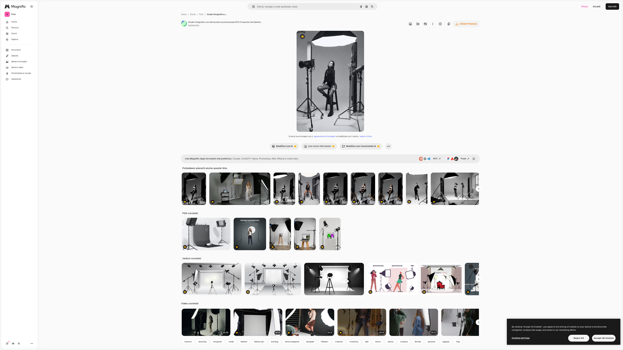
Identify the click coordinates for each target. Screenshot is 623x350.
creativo (404, 341)
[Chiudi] (474, 159)
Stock (193, 14)
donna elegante (292, 341)
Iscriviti (612, 6)
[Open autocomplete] (252, 6)
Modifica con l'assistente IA (359, 147)
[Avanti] (479, 189)
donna (390, 341)
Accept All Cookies (604, 338)
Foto (201, 14)
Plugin (463, 158)
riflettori (324, 341)
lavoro (378, 341)
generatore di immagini (325, 136)
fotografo (217, 341)
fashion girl (259, 341)
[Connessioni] (7, 343)
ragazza (445, 341)
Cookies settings (521, 338)
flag (458, 341)
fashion (244, 341)
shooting (202, 341)
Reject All (579, 338)
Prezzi (584, 6)
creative (339, 341)
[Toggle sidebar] (31, 6)
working (274, 341)
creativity (353, 341)
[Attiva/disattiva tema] (18, 343)
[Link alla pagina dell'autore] (184, 24)
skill (366, 341)
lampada (310, 341)
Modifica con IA (282, 147)
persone (431, 341)
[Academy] (13, 343)
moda (231, 341)
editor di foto (366, 136)
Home (184, 14)
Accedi (596, 6)
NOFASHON (193, 25)
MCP (435, 158)
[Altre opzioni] (432, 24)
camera (188, 341)
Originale (318, 36)
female (418, 341)
